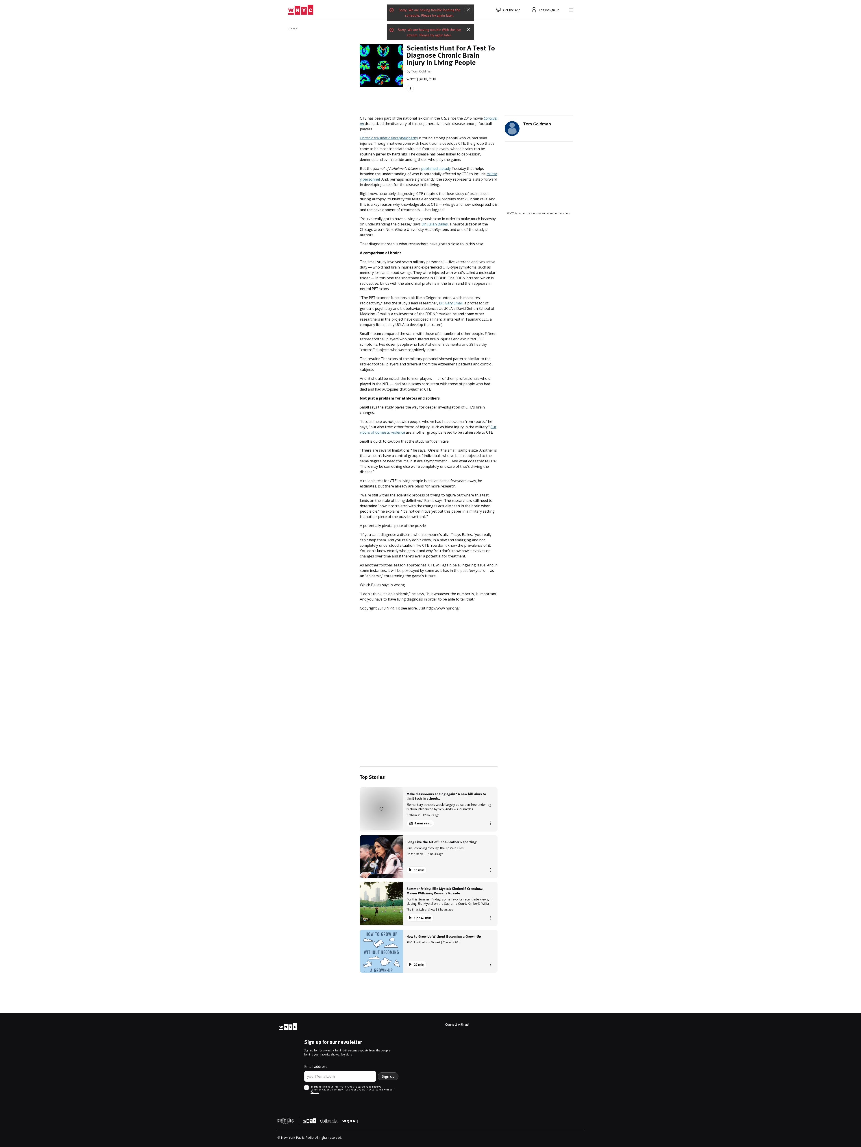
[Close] (468, 10)
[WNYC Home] (300, 10)
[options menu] (410, 88)
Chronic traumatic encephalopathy (389, 137)
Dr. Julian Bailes (435, 224)
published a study (436, 168)
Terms (315, 1092)
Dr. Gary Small (451, 303)
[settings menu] (571, 10)
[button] (429, 809)
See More (346, 1054)
